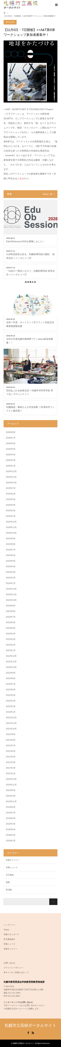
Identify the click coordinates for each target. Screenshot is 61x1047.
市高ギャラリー (13, 860)
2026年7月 (10, 438)
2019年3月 (10, 824)
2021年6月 (10, 751)
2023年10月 (11, 600)
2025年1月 (10, 516)
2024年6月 (10, 555)
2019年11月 (11, 801)
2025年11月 (11, 477)
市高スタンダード (11, 934)
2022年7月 (10, 684)
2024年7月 (10, 550)
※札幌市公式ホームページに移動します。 (22, 1009)
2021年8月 (10, 740)
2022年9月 (10, 673)
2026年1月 (10, 466)
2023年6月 (10, 622)
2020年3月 (10, 796)
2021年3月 (10, 762)
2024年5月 (10, 561)
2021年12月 (11, 717)
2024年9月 (10, 538)
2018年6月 (10, 829)
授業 (8, 882)
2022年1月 (10, 712)
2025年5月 (10, 499)
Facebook (28, 1032)
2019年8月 (10, 807)
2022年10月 (11, 667)
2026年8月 (10, 432)
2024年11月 (11, 527)
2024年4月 (10, 566)
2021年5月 (10, 757)
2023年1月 (10, 650)
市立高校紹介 (9, 939)
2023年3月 (10, 639)
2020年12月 (11, 779)
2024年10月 (11, 533)
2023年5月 (10, 628)
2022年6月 (10, 689)
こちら (20, 178)
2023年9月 (10, 606)
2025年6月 (10, 494)
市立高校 (10, 875)
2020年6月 (10, 790)
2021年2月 (10, 768)
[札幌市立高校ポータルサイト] (20, 5)
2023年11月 (11, 594)
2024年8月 (10, 544)
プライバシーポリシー (13, 968)
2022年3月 (10, 701)
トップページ (9, 925)
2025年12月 (11, 471)
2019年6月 (10, 818)
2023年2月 (10, 645)
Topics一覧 (47, 194)
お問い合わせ (9, 963)
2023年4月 (10, 634)
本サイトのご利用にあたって (16, 972)
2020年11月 (11, 785)
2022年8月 (10, 678)
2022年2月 (10, 706)
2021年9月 (10, 734)
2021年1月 (10, 773)
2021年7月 (10, 745)
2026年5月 (10, 449)
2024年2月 (10, 578)
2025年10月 (11, 482)
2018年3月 (10, 835)
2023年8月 (10, 611)
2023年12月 (11, 589)
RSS (33, 1032)
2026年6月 (10, 443)
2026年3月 (10, 460)
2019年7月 (10, 813)
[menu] (56, 5)
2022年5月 (10, 695)
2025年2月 (10, 510)
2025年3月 (10, 505)
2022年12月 (11, 656)
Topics (6, 930)
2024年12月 (11, 522)
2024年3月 (10, 572)
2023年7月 (10, 617)
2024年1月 (10, 583)
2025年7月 (10, 488)
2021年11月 (11, 723)
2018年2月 (10, 841)
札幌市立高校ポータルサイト (30, 1025)
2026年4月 (10, 454)
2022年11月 (11, 661)
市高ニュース (12, 867)
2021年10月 (11, 729)
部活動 (9, 890)
